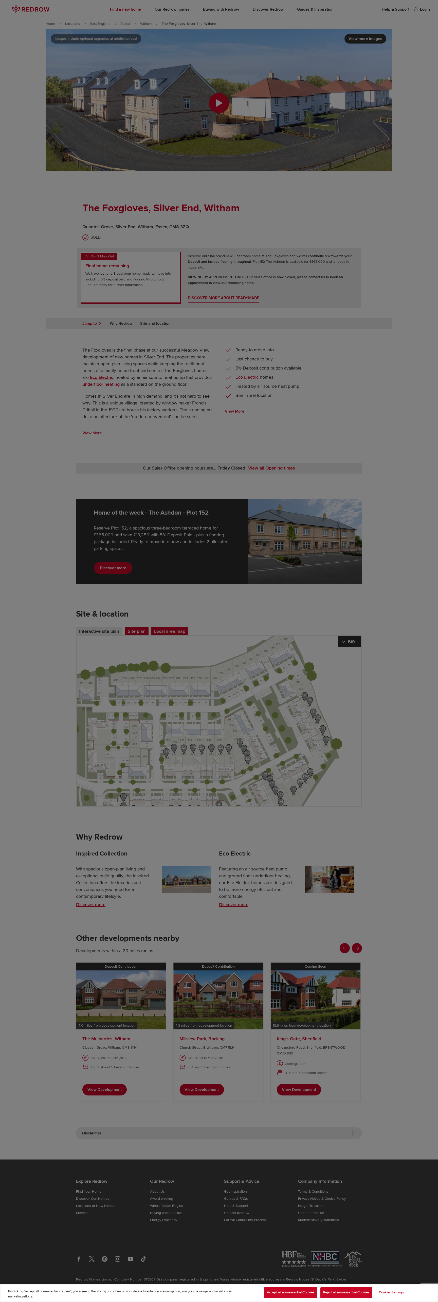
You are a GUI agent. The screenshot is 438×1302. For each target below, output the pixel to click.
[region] (219, 1293)
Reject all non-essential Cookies (346, 1292)
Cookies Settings (391, 1292)
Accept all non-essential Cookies (290, 1292)
